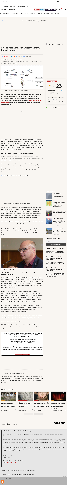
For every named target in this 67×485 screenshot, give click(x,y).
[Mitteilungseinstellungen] (2, 482)
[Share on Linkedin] (12, 57)
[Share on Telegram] (17, 57)
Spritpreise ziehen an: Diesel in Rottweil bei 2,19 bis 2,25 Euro (55, 264)
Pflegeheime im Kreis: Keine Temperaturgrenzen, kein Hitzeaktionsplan (54, 258)
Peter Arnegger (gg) (5, 410)
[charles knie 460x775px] (56, 60)
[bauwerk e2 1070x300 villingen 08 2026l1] (33, 28)
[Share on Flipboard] (5, 57)
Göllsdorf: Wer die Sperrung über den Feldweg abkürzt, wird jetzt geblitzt (55, 275)
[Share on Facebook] (2, 57)
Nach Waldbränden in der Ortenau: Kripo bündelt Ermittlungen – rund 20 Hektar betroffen (59, 221)
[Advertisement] (22, 121)
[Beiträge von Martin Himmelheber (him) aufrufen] (3, 373)
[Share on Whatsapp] (9, 57)
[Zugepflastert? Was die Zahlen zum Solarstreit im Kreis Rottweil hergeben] (25, 396)
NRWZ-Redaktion (22, 410)
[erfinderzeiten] (56, 126)
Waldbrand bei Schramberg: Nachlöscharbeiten (58, 195)
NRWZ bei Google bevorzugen (22, 354)
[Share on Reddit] (14, 57)
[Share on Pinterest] (7, 57)
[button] (58, 2)
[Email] (19, 57)
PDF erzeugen (5, 63)
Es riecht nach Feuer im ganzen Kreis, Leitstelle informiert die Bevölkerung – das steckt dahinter (59, 203)
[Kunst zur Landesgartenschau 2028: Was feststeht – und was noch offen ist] (8, 396)
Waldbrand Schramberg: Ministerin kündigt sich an (59, 212)
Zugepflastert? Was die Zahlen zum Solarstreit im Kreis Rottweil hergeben (55, 253)
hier (7, 382)
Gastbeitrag (59, 410)
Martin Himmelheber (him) (15, 59)
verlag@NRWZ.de (11, 462)
